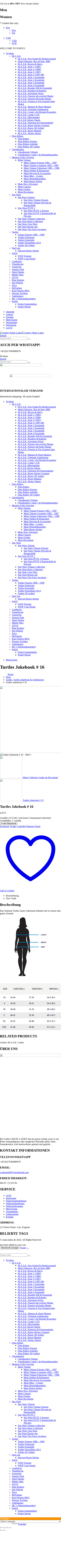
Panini (15, 301)
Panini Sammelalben (27, 304)
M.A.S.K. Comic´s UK (29, 114)
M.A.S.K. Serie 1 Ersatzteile (31, 77)
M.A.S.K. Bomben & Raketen (32, 90)
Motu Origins (24, 189)
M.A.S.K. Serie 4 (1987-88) (31, 74)
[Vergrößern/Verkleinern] (1, 1527)
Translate (22, 1524)
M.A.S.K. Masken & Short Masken (34, 106)
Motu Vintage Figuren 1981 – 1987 (40, 162)
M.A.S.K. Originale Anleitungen (33, 109)
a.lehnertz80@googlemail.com (14, 1172)
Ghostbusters (18, 149)
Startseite (10, 311)
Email (37, 826)
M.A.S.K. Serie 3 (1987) (29, 72)
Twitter (13, 826)
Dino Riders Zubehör (28, 144)
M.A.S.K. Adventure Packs (31, 93)
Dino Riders (17, 136)
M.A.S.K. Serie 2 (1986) (29, 69)
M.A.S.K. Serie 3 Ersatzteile (31, 82)
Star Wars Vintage (26, 197)
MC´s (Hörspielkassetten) (24, 298)
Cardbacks (17, 261)
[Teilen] (7, 1527)
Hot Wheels (17, 282)
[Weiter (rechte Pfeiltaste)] (4, 1530)
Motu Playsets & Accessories (37, 173)
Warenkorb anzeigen (10, 1248)
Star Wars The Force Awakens (32, 229)
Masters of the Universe (23, 157)
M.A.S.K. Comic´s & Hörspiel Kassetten (37, 112)
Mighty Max (18, 274)
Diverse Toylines (20, 293)
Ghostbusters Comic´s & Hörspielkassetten (38, 154)
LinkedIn (21, 826)
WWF (15, 253)
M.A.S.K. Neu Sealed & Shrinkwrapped (37, 58)
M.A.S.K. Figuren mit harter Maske (34, 98)
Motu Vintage (24, 160)
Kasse (23, 1247)
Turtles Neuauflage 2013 (29, 242)
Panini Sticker (24, 306)
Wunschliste (11, 322)
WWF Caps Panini (26, 258)
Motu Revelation (25, 192)
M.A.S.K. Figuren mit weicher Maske (35, 96)
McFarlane (17, 288)
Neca (14, 285)
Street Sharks (18, 272)
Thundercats (17, 264)
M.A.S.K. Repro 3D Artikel (31, 128)
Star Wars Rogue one (28, 226)
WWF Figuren (24, 256)
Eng (8, 27)
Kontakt (9, 317)
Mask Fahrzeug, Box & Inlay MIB (34, 61)
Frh (13, 33)
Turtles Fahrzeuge (26, 237)
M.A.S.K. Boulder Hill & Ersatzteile (35, 88)
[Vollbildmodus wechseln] (4, 1527)
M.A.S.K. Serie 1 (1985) (29, 66)
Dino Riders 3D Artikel (29, 146)
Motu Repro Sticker (33, 181)
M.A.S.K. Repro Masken (29, 130)
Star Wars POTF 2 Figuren (36, 210)
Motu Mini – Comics (33, 176)
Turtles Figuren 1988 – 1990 (31, 234)
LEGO (15, 277)
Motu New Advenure (28, 184)
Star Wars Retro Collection (30, 221)
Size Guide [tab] (11, 898)
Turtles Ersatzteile (26, 240)
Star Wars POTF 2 (26, 208)
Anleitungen (17, 296)
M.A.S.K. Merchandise (29, 117)
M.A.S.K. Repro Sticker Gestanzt (33, 125)
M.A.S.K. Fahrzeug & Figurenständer (35, 122)
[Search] (29, 339)
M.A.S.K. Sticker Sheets (29, 133)
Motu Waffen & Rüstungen (36, 170)
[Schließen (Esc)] (10, 1527)
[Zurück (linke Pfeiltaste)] (1, 1530)
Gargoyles (16, 266)
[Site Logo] (22, 333)
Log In (9, 327)
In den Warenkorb (8, 823)
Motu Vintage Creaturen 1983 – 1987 (41, 165)
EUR (14, 43)
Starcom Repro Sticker (28, 250)
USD (8, 38)
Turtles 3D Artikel (26, 245)
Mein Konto (11, 319)
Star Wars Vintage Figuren (36, 200)
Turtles (15, 232)
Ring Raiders (18, 280)
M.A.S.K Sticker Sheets (29, 120)
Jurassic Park (18, 269)
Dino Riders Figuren (27, 141)
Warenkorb (11, 325)
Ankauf (9, 314)
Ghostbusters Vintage (28, 152)
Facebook (4, 826)
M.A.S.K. (16, 56)
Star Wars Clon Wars (27, 224)
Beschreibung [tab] (12, 895)
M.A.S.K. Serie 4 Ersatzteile (31, 85)
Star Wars (16, 194)
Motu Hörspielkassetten (35, 178)
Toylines (10, 53)
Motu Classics (24, 186)
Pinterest (30, 826)
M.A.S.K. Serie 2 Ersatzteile (31, 80)
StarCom (16, 248)
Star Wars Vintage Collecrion (31, 218)
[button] (3, 335)
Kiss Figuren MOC (21, 290)
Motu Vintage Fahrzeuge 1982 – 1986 (41, 168)
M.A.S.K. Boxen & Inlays (30, 64)
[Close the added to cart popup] (28, 1248)
